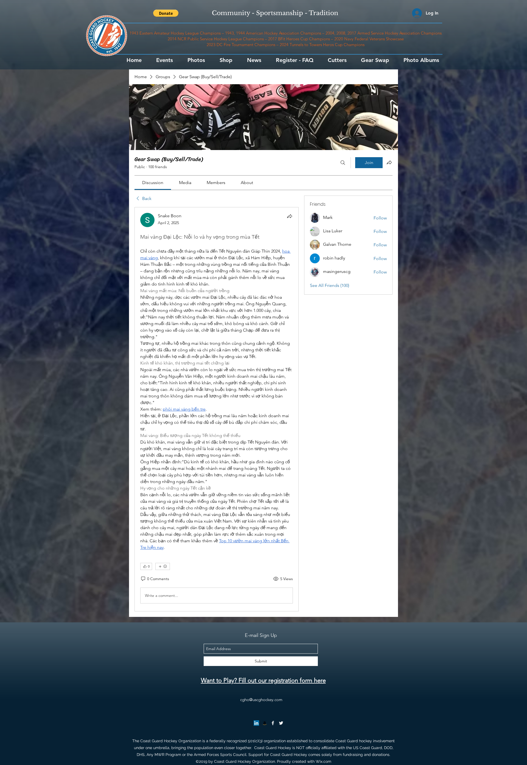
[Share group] (389, 162)
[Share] (289, 216)
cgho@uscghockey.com (261, 699)
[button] (165, 13)
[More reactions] (162, 566)
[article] (216, 409)
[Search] (343, 162)
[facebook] (273, 723)
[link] (152, 182)
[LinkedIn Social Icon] (256, 723)
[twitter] (281, 723)
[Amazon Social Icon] (264, 723)
